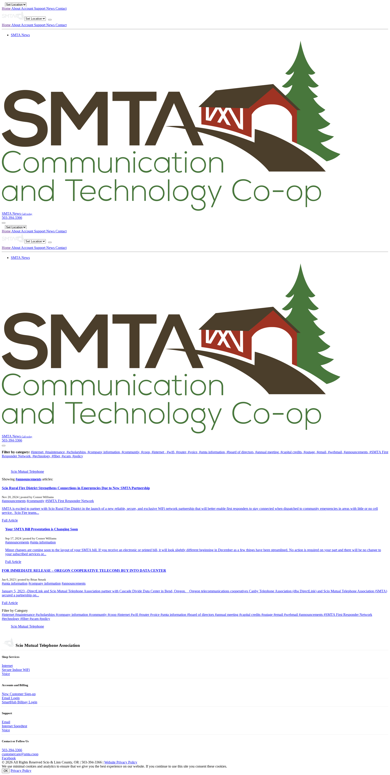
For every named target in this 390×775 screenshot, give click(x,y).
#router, (182, 452)
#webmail (291, 615)
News (51, 8)
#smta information (43, 542)
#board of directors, (241, 452)
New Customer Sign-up (19, 694)
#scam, (67, 456)
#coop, (146, 452)
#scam (34, 619)
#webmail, (336, 452)
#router (144, 615)
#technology (11, 619)
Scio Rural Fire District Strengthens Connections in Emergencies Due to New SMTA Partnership (76, 488)
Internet (7, 666)
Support (40, 8)
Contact (61, 8)
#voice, (193, 452)
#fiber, (57, 456)
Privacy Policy (21, 771)
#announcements (28, 479)
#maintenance (25, 615)
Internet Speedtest (14, 726)
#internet (8, 615)
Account (27, 8)
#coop (112, 615)
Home (6, 8)
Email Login (11, 698)
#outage (267, 615)
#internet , (159, 452)
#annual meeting (227, 615)
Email (6, 722)
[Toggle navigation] (50, 19)
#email (279, 615)
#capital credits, (292, 452)
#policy (77, 456)
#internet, (38, 452)
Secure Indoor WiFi (16, 670)
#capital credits (250, 615)
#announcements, (356, 452)
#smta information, (213, 452)
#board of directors (201, 615)
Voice (6, 674)
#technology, (42, 456)
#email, (322, 452)
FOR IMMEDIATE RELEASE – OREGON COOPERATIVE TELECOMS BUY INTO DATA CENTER (84, 570)
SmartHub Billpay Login (19, 702)
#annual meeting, (268, 452)
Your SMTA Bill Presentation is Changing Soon (41, 529)
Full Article (10, 520)
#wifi (135, 615)
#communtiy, (131, 452)
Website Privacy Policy (120, 762)
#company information (44, 583)
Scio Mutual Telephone (27, 471)
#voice (155, 615)
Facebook (9, 758)
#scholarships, (77, 452)
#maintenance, (56, 452)
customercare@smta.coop (20, 754)
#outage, (310, 452)
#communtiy (35, 501)
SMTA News (20, 35)
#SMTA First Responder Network (69, 501)
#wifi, (171, 452)
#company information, (105, 452)
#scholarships (46, 615)
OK (6, 771)
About (16, 8)
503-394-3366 (12, 750)
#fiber (25, 619)
